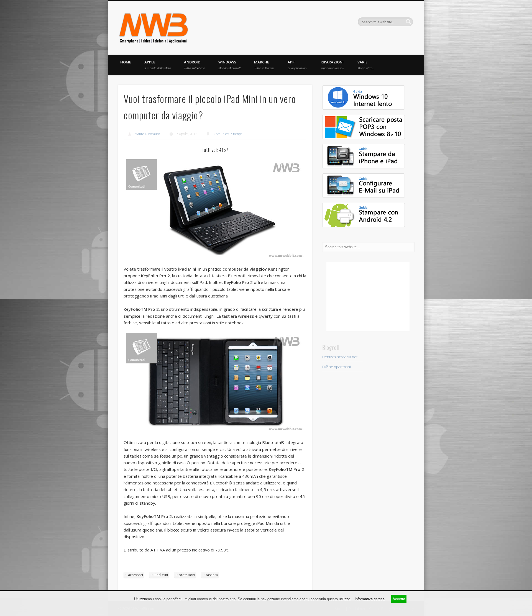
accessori (135, 575)
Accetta (399, 598)
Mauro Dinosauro (147, 134)
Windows (229, 65)
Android (194, 65)
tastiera (212, 575)
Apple (157, 65)
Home (125, 62)
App (297, 65)
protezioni (187, 575)
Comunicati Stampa (228, 134)
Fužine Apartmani (336, 366)
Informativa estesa (370, 598)
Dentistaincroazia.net (339, 356)
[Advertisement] (368, 296)
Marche (264, 65)
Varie (366, 65)
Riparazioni (332, 65)
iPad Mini (161, 575)
